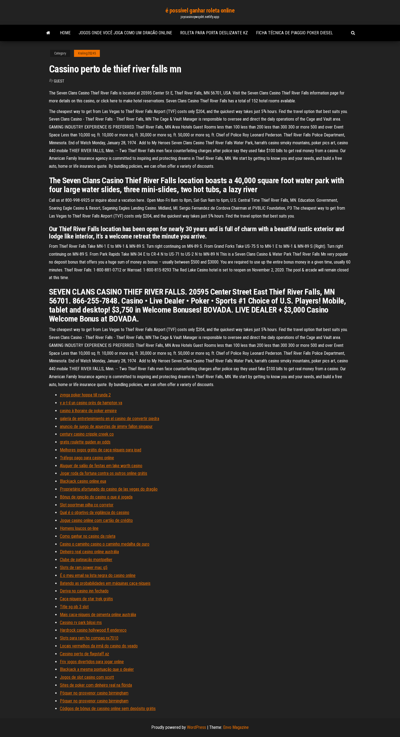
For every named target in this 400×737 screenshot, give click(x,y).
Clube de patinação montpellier (86, 559)
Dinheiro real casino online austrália (89, 551)
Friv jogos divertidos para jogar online (92, 661)
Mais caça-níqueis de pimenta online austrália (98, 614)
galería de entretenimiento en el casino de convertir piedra (109, 418)
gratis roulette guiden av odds (85, 442)
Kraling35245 (87, 53)
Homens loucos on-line (79, 528)
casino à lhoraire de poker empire (88, 410)
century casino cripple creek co (87, 434)
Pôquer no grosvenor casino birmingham (94, 693)
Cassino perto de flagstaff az (84, 653)
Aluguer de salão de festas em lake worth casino (101, 465)
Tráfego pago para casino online (87, 457)
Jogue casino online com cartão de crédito (96, 520)
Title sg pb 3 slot (74, 606)
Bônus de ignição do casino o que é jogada (96, 497)
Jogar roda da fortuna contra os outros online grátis (103, 473)
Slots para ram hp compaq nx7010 (89, 638)
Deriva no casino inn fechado (84, 591)
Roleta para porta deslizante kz (214, 32)
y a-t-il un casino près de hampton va (91, 402)
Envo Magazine (236, 727)
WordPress (196, 727)
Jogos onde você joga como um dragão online (125, 32)
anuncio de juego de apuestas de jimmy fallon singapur (106, 426)
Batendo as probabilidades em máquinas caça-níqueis (105, 583)
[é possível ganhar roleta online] (48, 33)
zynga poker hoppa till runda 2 (85, 394)
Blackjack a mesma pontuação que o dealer (97, 669)
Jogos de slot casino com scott (87, 677)
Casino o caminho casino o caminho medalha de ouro (104, 544)
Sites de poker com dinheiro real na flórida (96, 685)
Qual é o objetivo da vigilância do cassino (94, 512)
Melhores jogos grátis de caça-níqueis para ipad (100, 449)
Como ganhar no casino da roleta (87, 536)
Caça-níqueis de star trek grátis (86, 598)
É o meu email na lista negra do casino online (98, 575)
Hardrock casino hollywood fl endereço (93, 630)
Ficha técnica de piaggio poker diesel (294, 32)
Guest (59, 81)
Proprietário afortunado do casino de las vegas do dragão (109, 489)
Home (65, 32)
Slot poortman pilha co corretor (86, 504)
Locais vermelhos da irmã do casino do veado (99, 646)
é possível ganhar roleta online (200, 10)
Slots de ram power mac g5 (83, 567)
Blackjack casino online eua (83, 481)
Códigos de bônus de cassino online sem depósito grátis (108, 708)
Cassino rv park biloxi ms (81, 622)
